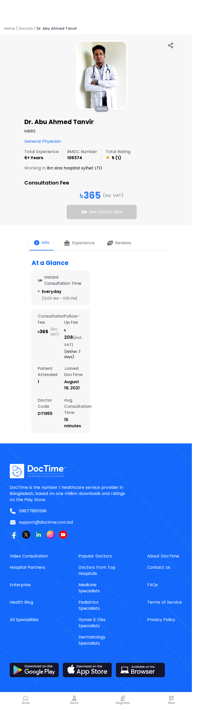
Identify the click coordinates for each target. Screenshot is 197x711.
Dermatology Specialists (91, 640)
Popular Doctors (95, 556)
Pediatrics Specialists (89, 605)
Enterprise (20, 585)
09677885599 (32, 511)
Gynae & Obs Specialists (91, 623)
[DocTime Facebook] (14, 535)
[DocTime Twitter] (26, 535)
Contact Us (158, 567)
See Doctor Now (105, 212)
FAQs (152, 585)
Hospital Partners (27, 567)
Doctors (26, 28)
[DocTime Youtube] (63, 535)
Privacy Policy (161, 620)
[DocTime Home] (98, 471)
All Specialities (24, 620)
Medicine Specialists (89, 588)
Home (9, 28)
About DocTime (163, 556)
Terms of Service (164, 602)
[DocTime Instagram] (51, 535)
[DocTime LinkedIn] (38, 535)
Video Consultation (29, 556)
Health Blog (21, 602)
